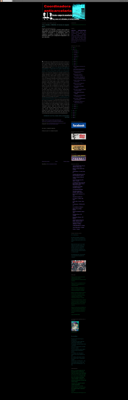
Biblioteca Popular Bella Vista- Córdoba (78, 169)
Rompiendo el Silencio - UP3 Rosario (78, 217)
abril (75, 64)
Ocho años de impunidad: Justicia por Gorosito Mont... (79, 90)
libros (85, 31)
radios (76, 37)
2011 (74, 110)
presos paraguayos (73, 42)
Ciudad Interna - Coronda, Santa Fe (79, 172)
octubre (75, 54)
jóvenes (77, 34)
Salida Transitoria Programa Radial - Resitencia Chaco (78, 220)
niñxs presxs (73, 40)
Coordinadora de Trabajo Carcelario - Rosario (77, 187)
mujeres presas (79, 31)
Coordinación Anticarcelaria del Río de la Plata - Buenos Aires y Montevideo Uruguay (79, 183)
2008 (74, 115)
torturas (72, 31)
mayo (75, 63)
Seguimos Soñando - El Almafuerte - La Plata (77, 223)
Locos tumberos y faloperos (78, 207)
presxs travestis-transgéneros (81, 39)
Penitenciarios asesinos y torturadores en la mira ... (78, 74)
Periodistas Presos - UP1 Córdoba (77, 215)
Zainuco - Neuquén (76, 229)
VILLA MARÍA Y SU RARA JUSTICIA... (78, 87)
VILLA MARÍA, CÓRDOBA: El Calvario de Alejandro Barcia (79, 77)
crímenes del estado (79, 38)
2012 (74, 49)
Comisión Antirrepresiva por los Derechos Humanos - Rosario (79, 175)
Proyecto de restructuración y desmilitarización (78, 71)
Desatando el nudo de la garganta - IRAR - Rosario (78, 191)
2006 (74, 117)
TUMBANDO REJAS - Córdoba (79, 225)
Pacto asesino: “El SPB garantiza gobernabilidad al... (79, 99)
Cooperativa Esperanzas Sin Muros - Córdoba (78, 180)
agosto (75, 57)
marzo (75, 104)
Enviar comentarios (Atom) (52, 164)
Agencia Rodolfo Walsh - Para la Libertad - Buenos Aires (79, 166)
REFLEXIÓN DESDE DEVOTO (79, 69)
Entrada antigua (66, 161)
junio (75, 61)
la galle (72, 37)
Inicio (56, 161)
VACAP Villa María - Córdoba (78, 227)
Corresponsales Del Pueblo (78, 189)
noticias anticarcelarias (78, 30)
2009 (74, 114)
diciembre (76, 51)
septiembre (76, 56)
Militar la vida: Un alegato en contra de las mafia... (78, 84)
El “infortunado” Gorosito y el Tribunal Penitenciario (78, 102)
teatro (76, 40)
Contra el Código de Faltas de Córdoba (78, 177)
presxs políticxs (80, 37)
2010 (74, 112)
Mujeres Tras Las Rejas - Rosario (77, 209)
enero (75, 108)
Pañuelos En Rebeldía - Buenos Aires (78, 212)
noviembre (76, 52)
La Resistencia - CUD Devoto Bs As (79, 204)
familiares (72, 39)
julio (75, 59)
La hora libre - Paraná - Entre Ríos (78, 202)
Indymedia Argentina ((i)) (77, 196)
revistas (85, 38)
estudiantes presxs (80, 35)
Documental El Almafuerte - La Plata (79, 194)
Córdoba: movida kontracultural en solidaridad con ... (79, 96)
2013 (74, 47)
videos (85, 35)
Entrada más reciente (45, 161)
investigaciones (74, 33)
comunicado (80, 33)
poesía (76, 39)
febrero (75, 106)
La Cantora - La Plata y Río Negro (78, 199)
